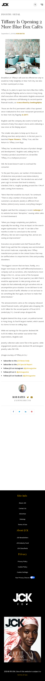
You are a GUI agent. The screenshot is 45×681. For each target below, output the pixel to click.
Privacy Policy (22, 561)
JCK (5, 4)
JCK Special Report (24, 364)
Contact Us (22, 508)
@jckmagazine (30, 368)
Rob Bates (20, 34)
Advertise (22, 514)
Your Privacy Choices (22, 578)
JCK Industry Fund (22, 543)
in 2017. (25, 115)
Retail (16, 14)
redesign (37, 210)
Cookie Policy (22, 567)
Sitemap (22, 519)
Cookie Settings (22, 572)
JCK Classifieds (22, 548)
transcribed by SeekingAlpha (29, 102)
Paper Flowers (14, 139)
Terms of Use (22, 524)
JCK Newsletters (22, 538)
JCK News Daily (23, 361)
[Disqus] (22, 449)
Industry (6, 14)
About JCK (22, 503)
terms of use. (22, 675)
